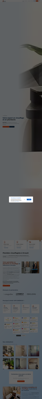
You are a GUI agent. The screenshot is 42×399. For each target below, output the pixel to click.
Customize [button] (24, 199)
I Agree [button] (29, 199)
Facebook (18, 201)
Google (15, 201)
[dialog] (21, 199)
